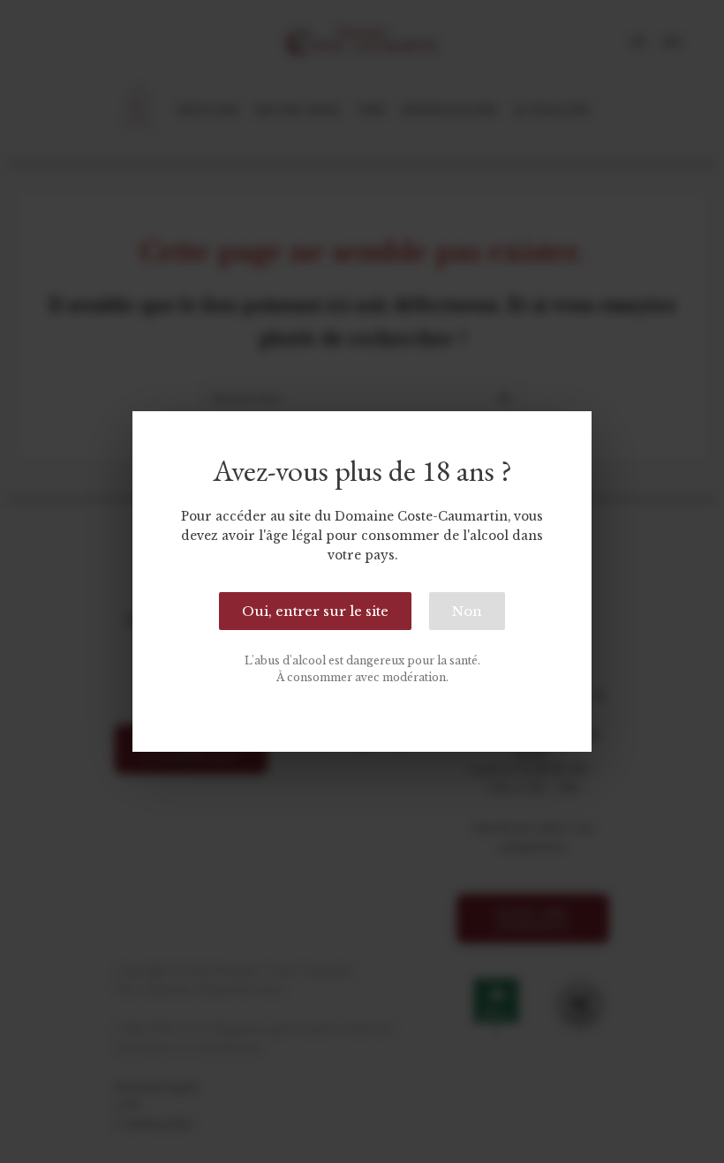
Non (467, 611)
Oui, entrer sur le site (315, 611)
